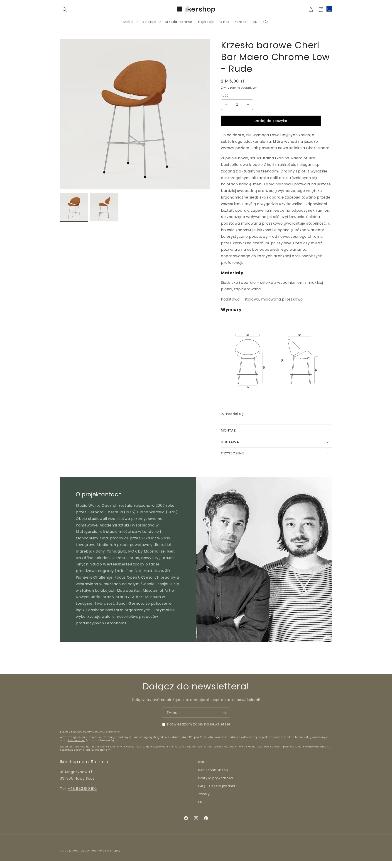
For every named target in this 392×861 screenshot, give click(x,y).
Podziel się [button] (235, 414)
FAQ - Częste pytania (216, 786)
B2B (201, 762)
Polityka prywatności (215, 778)
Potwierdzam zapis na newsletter (199, 724)
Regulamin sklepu (213, 770)
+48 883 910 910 (82, 788)
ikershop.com (76, 740)
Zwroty (204, 794)
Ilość (224, 95)
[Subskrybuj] (225, 713)
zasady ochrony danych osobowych (97, 731)
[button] (65, 10)
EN (200, 802)
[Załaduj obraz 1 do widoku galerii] (74, 207)
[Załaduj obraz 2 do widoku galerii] (104, 207)
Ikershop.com (81, 850)
